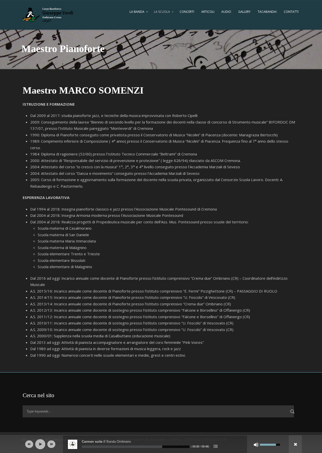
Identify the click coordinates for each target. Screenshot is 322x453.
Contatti (291, 12)
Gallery (244, 12)
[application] (161, 444)
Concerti (187, 12)
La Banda (137, 12)
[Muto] (256, 444)
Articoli (207, 12)
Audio (226, 12)
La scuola (162, 12)
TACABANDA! (267, 12)
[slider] (135, 446)
